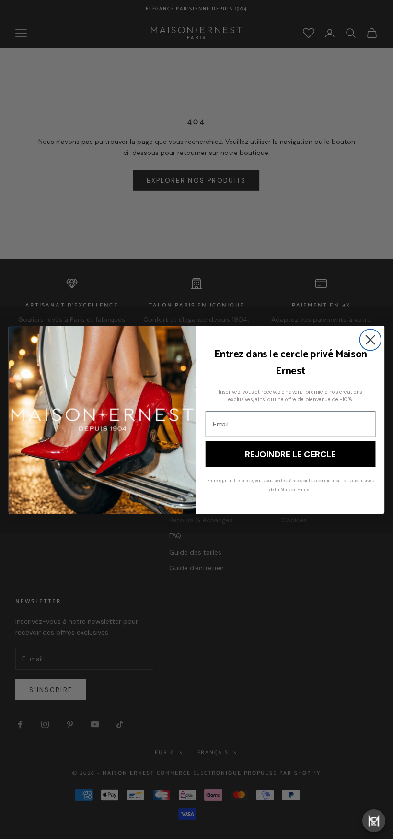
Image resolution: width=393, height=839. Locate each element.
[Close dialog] (370, 340)
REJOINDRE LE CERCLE (290, 453)
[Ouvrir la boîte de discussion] (373, 820)
